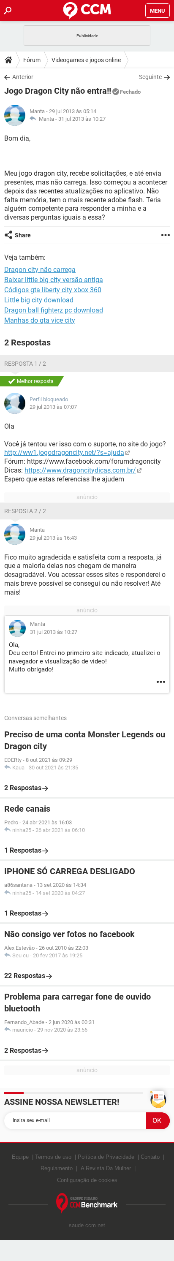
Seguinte (150, 76)
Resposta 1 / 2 (25, 363)
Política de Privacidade (106, 1157)
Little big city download (38, 300)
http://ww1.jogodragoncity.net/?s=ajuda (64, 452)
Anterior (22, 76)
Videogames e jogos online (86, 60)
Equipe (20, 1157)
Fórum (32, 60)
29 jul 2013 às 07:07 (53, 407)
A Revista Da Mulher (106, 1168)
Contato (150, 1157)
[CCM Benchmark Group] (87, 1203)
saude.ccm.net (87, 1225)
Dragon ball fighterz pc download (53, 310)
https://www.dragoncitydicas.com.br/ (80, 470)
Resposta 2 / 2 (25, 511)
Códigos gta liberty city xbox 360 (52, 290)
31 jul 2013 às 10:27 (82, 119)
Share (23, 235)
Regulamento (57, 1168)
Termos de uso (53, 1157)
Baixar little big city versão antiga (53, 280)
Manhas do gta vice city (39, 320)
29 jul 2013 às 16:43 (53, 538)
